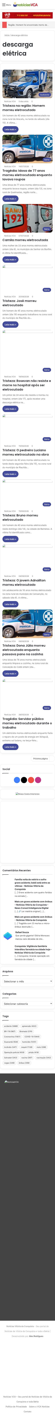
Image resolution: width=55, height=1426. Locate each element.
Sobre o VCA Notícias (39, 1406)
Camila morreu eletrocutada (25, 240)
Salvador (10, 1057)
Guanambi (11, 1042)
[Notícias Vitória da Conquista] (25, 4)
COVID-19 (32, 1036)
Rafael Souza (22, 932)
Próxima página (40, 758)
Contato (27, 1411)
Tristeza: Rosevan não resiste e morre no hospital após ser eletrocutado (26, 385)
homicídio (29, 1042)
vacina (26, 1057)
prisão (34, 1052)
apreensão (29, 1026)
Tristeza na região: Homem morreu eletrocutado (23, 107)
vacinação (44, 1057)
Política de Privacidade (16, 1406)
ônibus (24, 1063)
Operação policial (14, 1052)
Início (6, 35)
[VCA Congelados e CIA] (27, 15)
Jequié (26, 1047)
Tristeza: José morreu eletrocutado (19, 303)
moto (41, 1047)
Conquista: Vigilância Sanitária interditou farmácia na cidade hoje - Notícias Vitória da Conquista (33, 949)
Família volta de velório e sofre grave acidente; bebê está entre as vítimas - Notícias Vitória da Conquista (32, 884)
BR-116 (9, 1031)
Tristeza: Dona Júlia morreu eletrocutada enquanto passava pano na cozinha (23, 649)
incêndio (10, 1047)
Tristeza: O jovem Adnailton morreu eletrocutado (24, 582)
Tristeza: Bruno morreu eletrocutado (20, 517)
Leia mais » (10, 129)
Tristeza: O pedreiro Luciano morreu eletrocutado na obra (25, 452)
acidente (11, 1026)
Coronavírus (12, 1036)
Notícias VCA (10, 101)
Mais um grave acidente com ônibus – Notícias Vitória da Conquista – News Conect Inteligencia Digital (33, 904)
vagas (9, 1063)
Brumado (26, 1031)
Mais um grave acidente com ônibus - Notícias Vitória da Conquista (33, 918)
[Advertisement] (27, 832)
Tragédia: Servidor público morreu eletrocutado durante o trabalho (27, 723)
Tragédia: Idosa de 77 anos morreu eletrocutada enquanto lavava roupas (27, 174)
